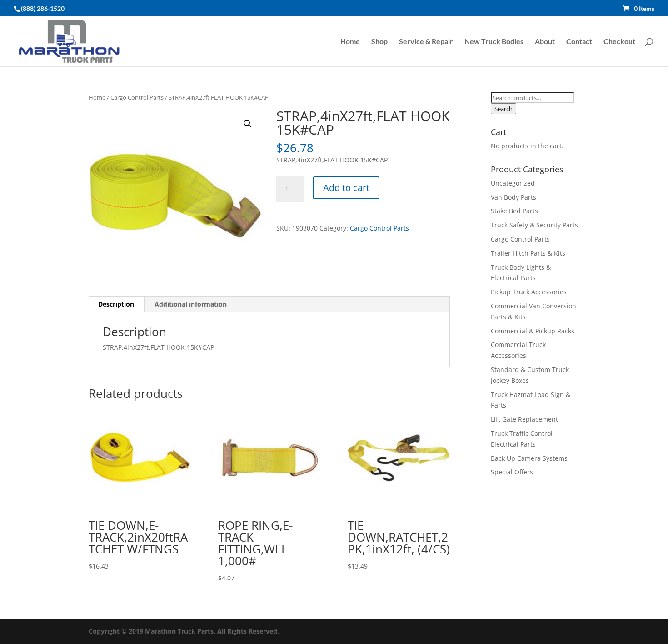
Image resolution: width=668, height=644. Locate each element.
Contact (579, 41)
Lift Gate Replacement (525, 419)
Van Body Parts (513, 197)
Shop (379, 41)
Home (350, 41)
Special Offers (512, 472)
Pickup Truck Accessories (529, 291)
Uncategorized (513, 183)
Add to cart (346, 187)
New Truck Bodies (493, 41)
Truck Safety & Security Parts (534, 225)
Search (503, 109)
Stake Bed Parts (514, 210)
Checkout (619, 41)
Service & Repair (426, 41)
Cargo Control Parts (137, 97)
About (545, 41)
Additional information (191, 304)
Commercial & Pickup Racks (532, 331)
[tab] (116, 304)
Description (116, 304)
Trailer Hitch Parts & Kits (528, 253)
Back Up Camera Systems (529, 458)
